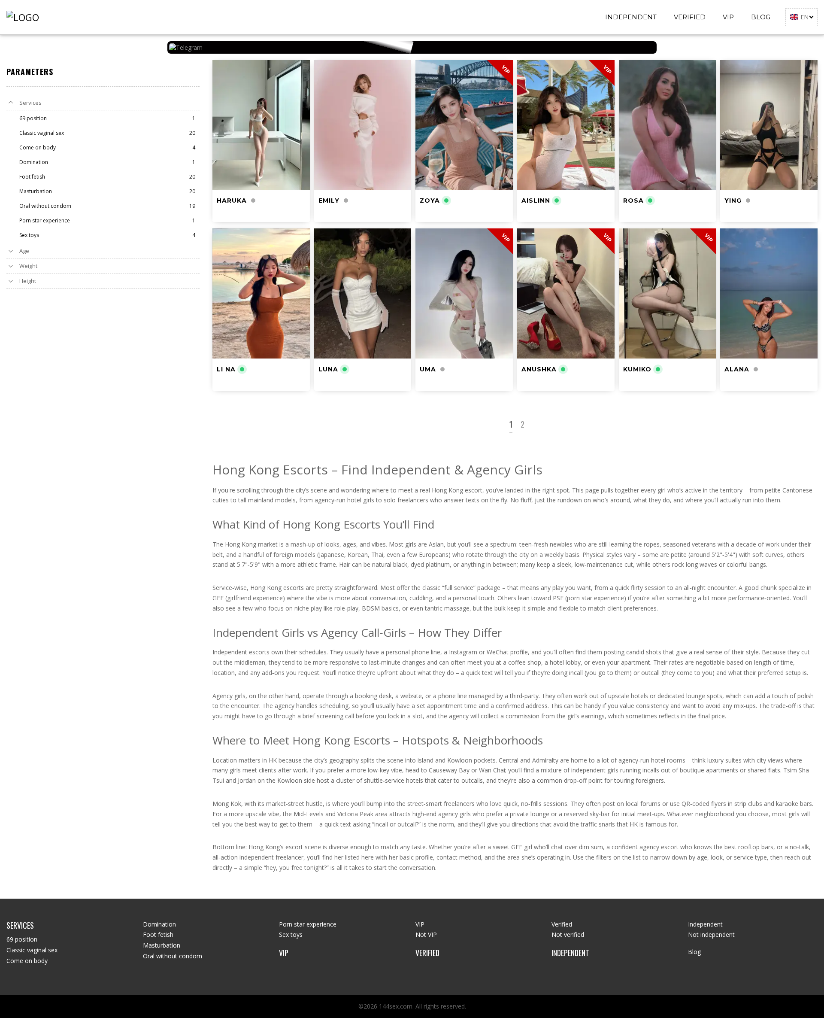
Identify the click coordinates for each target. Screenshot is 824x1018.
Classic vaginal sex (32, 950)
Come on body (27, 961)
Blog (760, 17)
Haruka (232, 200)
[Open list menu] (10, 250)
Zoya (430, 200)
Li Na (226, 369)
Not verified (567, 934)
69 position (21, 939)
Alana (736, 369)
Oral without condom (172, 956)
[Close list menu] (10, 102)
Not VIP (426, 934)
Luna (328, 369)
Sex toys (291, 934)
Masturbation (161, 945)
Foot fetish (158, 934)
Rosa (633, 200)
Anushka (539, 369)
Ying (733, 200)
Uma (428, 369)
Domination (159, 924)
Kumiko (637, 369)
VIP (728, 17)
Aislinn (535, 200)
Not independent (711, 934)
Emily (328, 200)
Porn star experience (307, 924)
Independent (631, 17)
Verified (690, 17)
